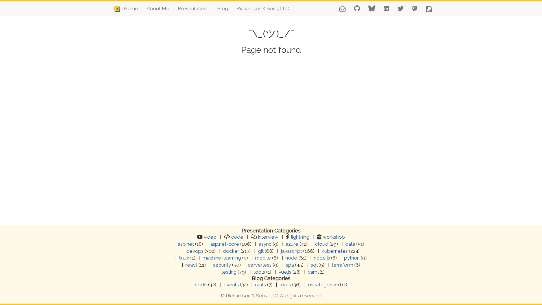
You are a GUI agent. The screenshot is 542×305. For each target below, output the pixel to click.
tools (259, 272)
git (261, 251)
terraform (342, 265)
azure (292, 244)
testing (229, 272)
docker (231, 251)
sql (314, 265)
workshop (334, 237)
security (222, 265)
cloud (321, 244)
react (191, 265)
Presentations (193, 8)
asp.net (186, 244)
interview (268, 237)
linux (184, 258)
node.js (322, 258)
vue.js (285, 272)
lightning (300, 237)
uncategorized (324, 284)
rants (260, 284)
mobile (263, 258)
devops (195, 251)
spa (290, 265)
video (210, 237)
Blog (222, 8)
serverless (260, 265)
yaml (313, 272)
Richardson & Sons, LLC (263, 8)
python (352, 258)
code (237, 237)
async (265, 244)
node (291, 258)
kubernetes (335, 251)
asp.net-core (224, 244)
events (231, 284)
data (350, 244)
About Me (158, 8)
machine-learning (222, 258)
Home (129, 8)
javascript (291, 251)
